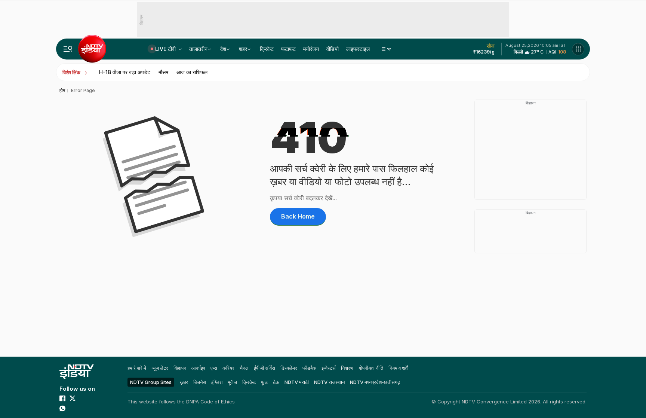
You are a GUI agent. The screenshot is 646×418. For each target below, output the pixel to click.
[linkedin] (73, 408)
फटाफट (288, 49)
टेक (276, 382)
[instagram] (93, 398)
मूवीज (232, 382)
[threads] (83, 408)
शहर (243, 49)
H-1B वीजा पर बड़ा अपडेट (124, 72)
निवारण (347, 368)
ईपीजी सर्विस (264, 368)
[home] (76, 371)
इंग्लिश (216, 382)
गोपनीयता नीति (371, 368)
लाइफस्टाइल (358, 49)
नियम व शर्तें (397, 368)
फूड (264, 382)
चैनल (244, 368)
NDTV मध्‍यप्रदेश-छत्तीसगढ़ (375, 382)
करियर (228, 368)
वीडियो (332, 49)
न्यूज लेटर (159, 368)
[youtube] (83, 398)
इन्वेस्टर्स (329, 368)
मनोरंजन (311, 49)
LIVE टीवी (166, 49)
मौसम (163, 72)
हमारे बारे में (136, 368)
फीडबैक (309, 368)
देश (223, 49)
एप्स (213, 368)
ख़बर (184, 382)
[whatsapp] (62, 408)
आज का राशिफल (191, 72)
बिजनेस (199, 382)
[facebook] (62, 398)
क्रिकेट (267, 49)
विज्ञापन (179, 368)
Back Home (298, 216)
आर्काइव (198, 368)
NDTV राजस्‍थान (329, 382)
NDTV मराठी (296, 382)
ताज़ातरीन (198, 49)
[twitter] (73, 398)
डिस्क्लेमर (288, 368)
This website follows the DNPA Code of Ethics (181, 402)
